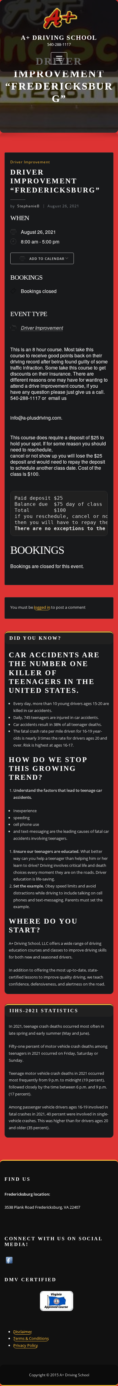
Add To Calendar (46, 258)
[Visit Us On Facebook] (9, 1259)
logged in (42, 607)
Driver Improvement (30, 162)
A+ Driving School (59, 37)
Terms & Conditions (31, 1338)
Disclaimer (22, 1331)
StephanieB (25, 206)
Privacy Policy (25, 1345)
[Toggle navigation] (59, 58)
